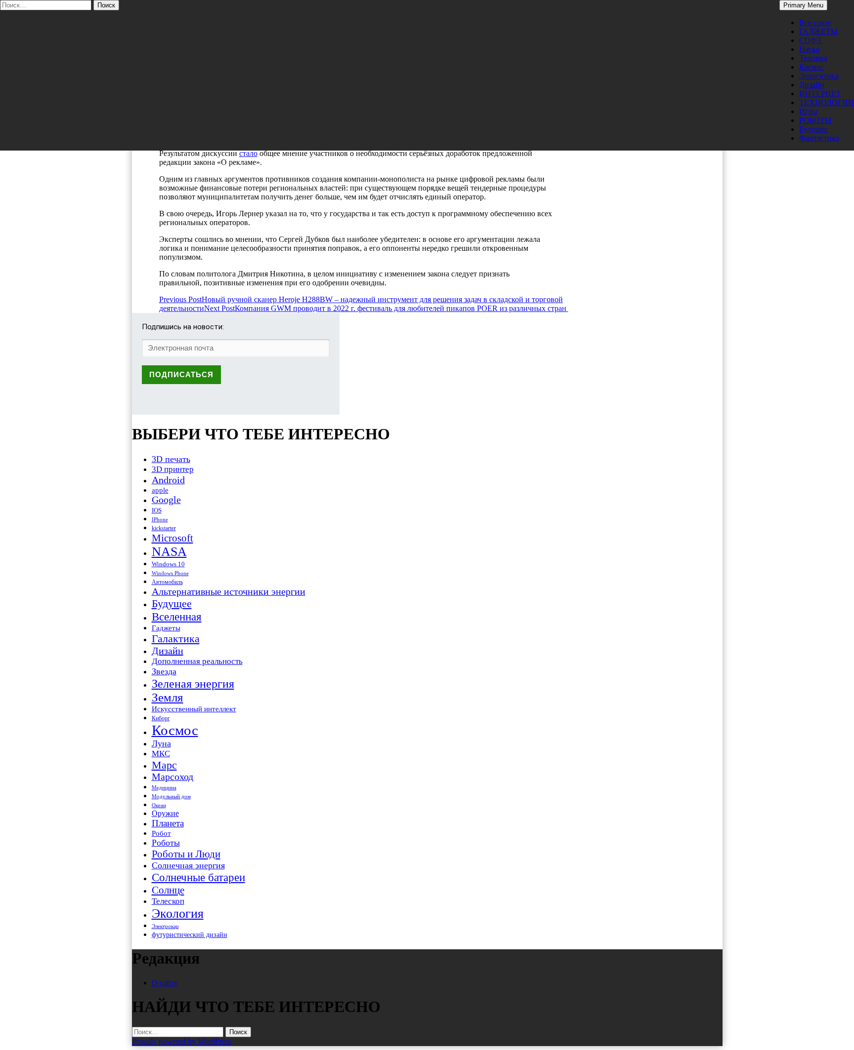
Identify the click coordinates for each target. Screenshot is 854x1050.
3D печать (171, 459)
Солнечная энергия (188, 865)
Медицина (164, 787)
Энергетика (819, 76)
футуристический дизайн (189, 934)
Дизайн (811, 84)
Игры (808, 111)
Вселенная (177, 616)
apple (160, 490)
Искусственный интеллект (194, 709)
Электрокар (165, 926)
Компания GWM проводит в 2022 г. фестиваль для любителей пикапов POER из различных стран (386, 308)
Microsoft (172, 538)
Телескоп (168, 901)
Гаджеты (166, 627)
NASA (169, 551)
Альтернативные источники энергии (228, 591)
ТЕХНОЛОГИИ (826, 102)
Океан (159, 805)
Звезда (164, 671)
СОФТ (810, 40)
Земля (167, 697)
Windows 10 (168, 564)
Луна (161, 743)
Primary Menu (803, 5)
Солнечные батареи (198, 877)
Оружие (165, 813)
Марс (164, 765)
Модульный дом (171, 796)
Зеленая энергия (193, 683)
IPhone (160, 519)
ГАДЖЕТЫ (818, 31)
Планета (168, 823)
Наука (809, 49)
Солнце (168, 890)
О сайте (165, 982)
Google (166, 500)
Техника (813, 58)
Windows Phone (170, 573)
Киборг (161, 718)
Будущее (813, 129)
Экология (178, 913)
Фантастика (819, 138)
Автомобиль (167, 582)
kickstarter (164, 528)
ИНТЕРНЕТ (820, 93)
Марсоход (172, 777)
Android (168, 479)
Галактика (176, 638)
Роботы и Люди (186, 854)
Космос (811, 67)
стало (248, 153)
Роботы (166, 843)
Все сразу (815, 22)
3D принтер (173, 469)
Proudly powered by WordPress (181, 1041)
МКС (161, 753)
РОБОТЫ (815, 120)
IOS (157, 510)
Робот (161, 833)
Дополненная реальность (197, 661)
